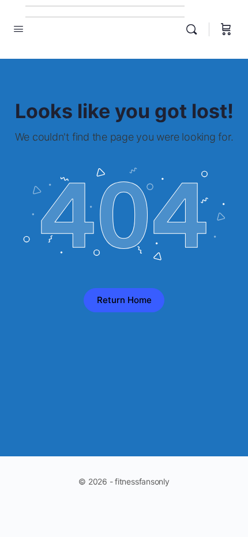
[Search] (194, 29)
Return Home (124, 299)
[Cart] (226, 29)
